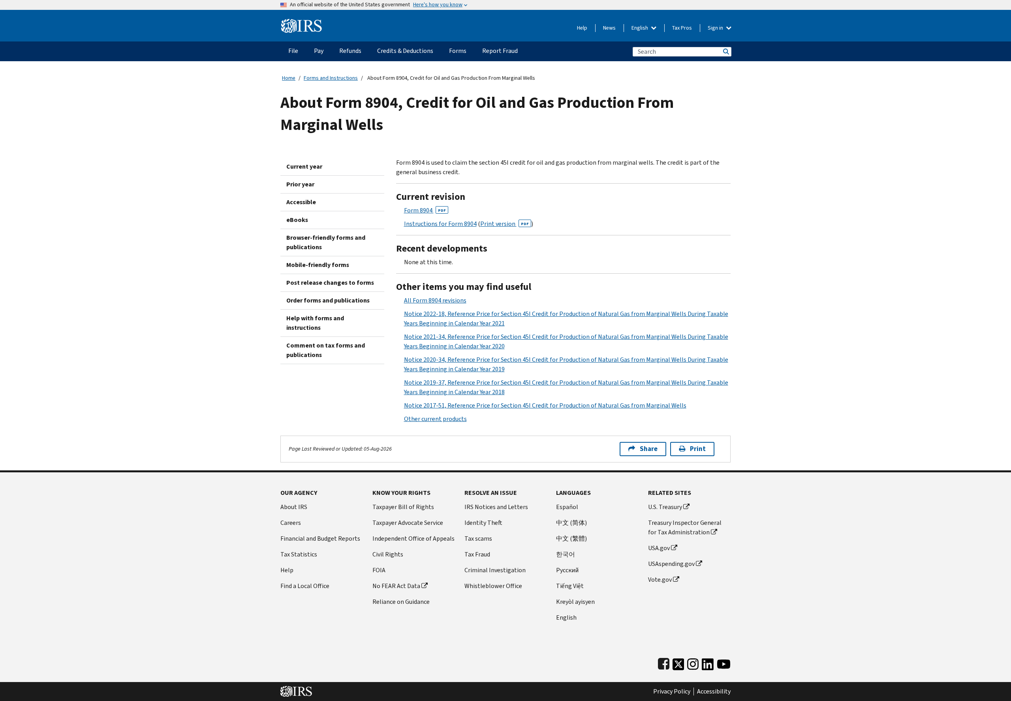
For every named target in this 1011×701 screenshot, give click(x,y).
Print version (504, 224)
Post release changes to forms (330, 282)
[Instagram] (693, 662)
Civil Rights (387, 554)
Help (582, 28)
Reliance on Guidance (401, 602)
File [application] (293, 51)
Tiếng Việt (570, 586)
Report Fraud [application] (500, 51)
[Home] (301, 22)
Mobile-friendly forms (317, 265)
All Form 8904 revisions (435, 300)
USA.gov (659, 548)
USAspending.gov (671, 564)
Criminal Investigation (495, 570)
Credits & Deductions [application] (405, 51)
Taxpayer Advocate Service (407, 523)
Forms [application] (457, 51)
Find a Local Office (304, 586)
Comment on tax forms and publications (325, 350)
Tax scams (478, 538)
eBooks (297, 220)
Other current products (435, 419)
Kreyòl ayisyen (575, 602)
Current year (304, 166)
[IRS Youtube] (724, 662)
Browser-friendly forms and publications (325, 242)
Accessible (301, 202)
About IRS (293, 507)
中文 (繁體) (571, 538)
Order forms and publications (328, 300)
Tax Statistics (298, 554)
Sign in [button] (716, 28)
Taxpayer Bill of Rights (403, 507)
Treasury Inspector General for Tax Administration (685, 527)
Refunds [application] (350, 51)
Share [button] (649, 448)
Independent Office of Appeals (413, 538)
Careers (290, 523)
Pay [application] (318, 51)
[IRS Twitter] (678, 662)
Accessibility (714, 691)
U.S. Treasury (665, 507)
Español (567, 507)
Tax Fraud (477, 554)
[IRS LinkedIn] (708, 662)
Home (288, 78)
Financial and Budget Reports (320, 538)
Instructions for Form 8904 (440, 224)
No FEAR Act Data (396, 586)
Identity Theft (483, 523)
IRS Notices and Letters (496, 507)
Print (698, 448)
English (640, 28)
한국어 (565, 554)
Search (725, 51)
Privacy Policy (671, 691)
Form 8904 (425, 210)
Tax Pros (682, 28)
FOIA (378, 570)
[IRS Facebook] (663, 662)
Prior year (300, 184)
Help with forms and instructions (315, 323)
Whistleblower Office (493, 586)
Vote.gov (660, 579)
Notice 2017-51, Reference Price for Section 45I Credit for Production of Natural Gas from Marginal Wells (545, 405)
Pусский (567, 570)
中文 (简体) (571, 523)
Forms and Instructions (331, 78)
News (609, 28)
